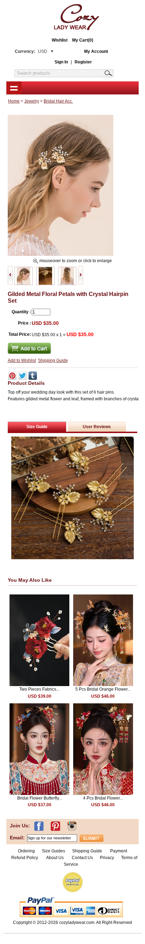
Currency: (31, 51)
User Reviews (97, 426)
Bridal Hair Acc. (58, 101)
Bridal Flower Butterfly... (39, 798)
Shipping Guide (53, 360)
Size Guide (37, 426)
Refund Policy (24, 857)
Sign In (61, 62)
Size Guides (53, 851)
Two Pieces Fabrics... (39, 689)
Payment (118, 851)
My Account (96, 51)
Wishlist (60, 40)
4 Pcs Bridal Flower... (103, 798)
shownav (13, 87)
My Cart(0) (82, 40)
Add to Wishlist (22, 360)
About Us (55, 857)
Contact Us (82, 857)
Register (83, 62)
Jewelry (31, 101)
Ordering (26, 851)
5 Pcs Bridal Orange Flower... (103, 689)
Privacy (107, 857)
